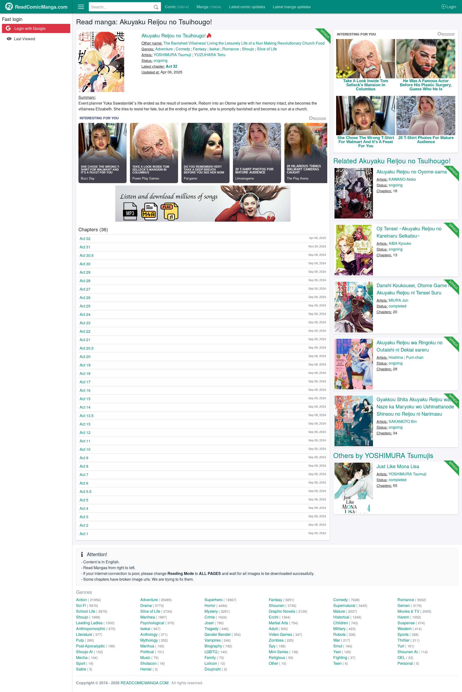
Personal (408, 663)
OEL (405, 657)
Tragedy (217, 628)
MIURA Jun (398, 300)
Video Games (285, 634)
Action (88, 599)
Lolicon (215, 663)
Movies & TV (414, 611)
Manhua (152, 646)
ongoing (160, 60)
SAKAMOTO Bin (403, 421)
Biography (218, 646)
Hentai (149, 669)
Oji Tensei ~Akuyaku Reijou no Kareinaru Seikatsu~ (409, 232)
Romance (230, 49)
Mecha (87, 657)
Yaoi (342, 651)
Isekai (214, 49)
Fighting (344, 657)
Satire (84, 669)
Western (410, 628)
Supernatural (350, 605)
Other (277, 663)
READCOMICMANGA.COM (145, 682)
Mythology (154, 640)
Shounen (282, 605)
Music (149, 657)
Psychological (157, 622)
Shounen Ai (413, 651)
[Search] (156, 6)
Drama (152, 605)
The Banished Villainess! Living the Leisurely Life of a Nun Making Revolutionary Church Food (244, 43)
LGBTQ (216, 651)
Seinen (410, 605)
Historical (347, 617)
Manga (209, 6)
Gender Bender (223, 634)
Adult (278, 628)
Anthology (154, 634)
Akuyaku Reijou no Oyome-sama (412, 171)
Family (214, 657)
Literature (89, 634)
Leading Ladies (95, 622)
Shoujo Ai (89, 651)
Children (345, 622)
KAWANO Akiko (402, 179)
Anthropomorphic (96, 628)
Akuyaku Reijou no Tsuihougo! (173, 35)
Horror (216, 605)
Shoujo (248, 49)
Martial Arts (283, 622)
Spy (277, 646)
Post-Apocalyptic (95, 646)
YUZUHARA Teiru (209, 54)
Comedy (183, 49)
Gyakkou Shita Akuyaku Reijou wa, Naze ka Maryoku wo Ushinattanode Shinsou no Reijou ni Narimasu (415, 406)
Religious (281, 657)
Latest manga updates (292, 6)
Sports (408, 634)
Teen (340, 663)
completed (397, 306)
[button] (81, 7)
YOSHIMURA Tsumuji (172, 54)
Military (344, 628)
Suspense (411, 622)
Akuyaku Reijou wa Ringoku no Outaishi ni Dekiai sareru (410, 346)
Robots (344, 634)
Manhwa (153, 617)
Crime (216, 617)
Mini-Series (283, 651)
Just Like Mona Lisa (398, 466)
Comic (177, 6)
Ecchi (279, 617)
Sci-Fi (87, 605)
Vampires (218, 640)
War (341, 640)
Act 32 (171, 66)
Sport (84, 663)
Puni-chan (415, 357)
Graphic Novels (288, 611)
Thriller (409, 640)
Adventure (164, 49)
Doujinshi (216, 669)
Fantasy (199, 49)
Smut (342, 646)
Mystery (217, 611)
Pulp (85, 640)
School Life (91, 611)
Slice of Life (267, 49)
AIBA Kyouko (400, 243)
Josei (214, 622)
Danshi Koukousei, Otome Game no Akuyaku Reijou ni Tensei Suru (415, 289)
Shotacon (152, 663)
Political (152, 651)
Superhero (221, 599)
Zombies (281, 640)
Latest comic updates (247, 6)
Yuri (406, 646)
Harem (409, 617)
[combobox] (125, 6)
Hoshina (396, 357)
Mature (345, 611)
